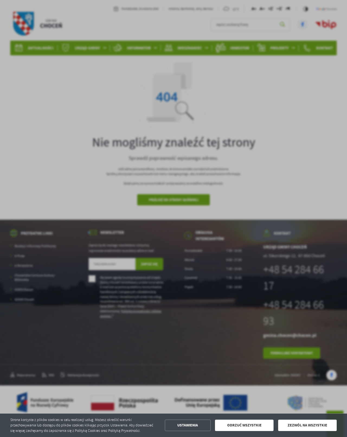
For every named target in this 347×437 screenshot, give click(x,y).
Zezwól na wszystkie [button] (307, 425)
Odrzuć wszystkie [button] (244, 425)
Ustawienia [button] (187, 425)
